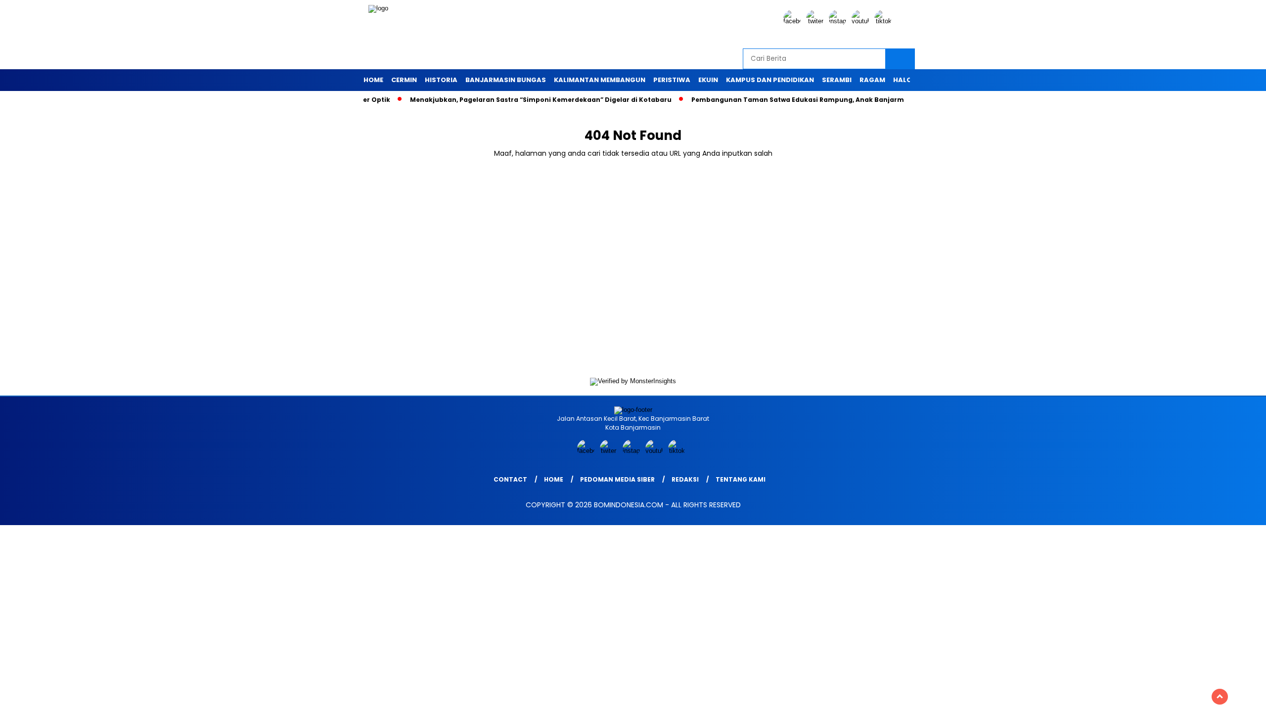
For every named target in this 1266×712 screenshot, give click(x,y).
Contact (510, 479)
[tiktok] (884, 21)
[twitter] (816, 21)
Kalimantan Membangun (599, 80)
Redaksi (685, 479)
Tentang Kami (741, 479)
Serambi (837, 80)
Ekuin (708, 80)
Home (373, 80)
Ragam (872, 80)
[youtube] (862, 21)
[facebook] (793, 21)
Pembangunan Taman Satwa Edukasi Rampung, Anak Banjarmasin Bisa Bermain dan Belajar (825, 99)
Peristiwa (671, 80)
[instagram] (839, 21)
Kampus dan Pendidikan (770, 80)
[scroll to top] (1220, 697)
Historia (441, 80)
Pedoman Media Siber (617, 479)
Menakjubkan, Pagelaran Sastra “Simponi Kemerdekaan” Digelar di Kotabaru (517, 99)
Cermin (404, 80)
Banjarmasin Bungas (505, 80)
